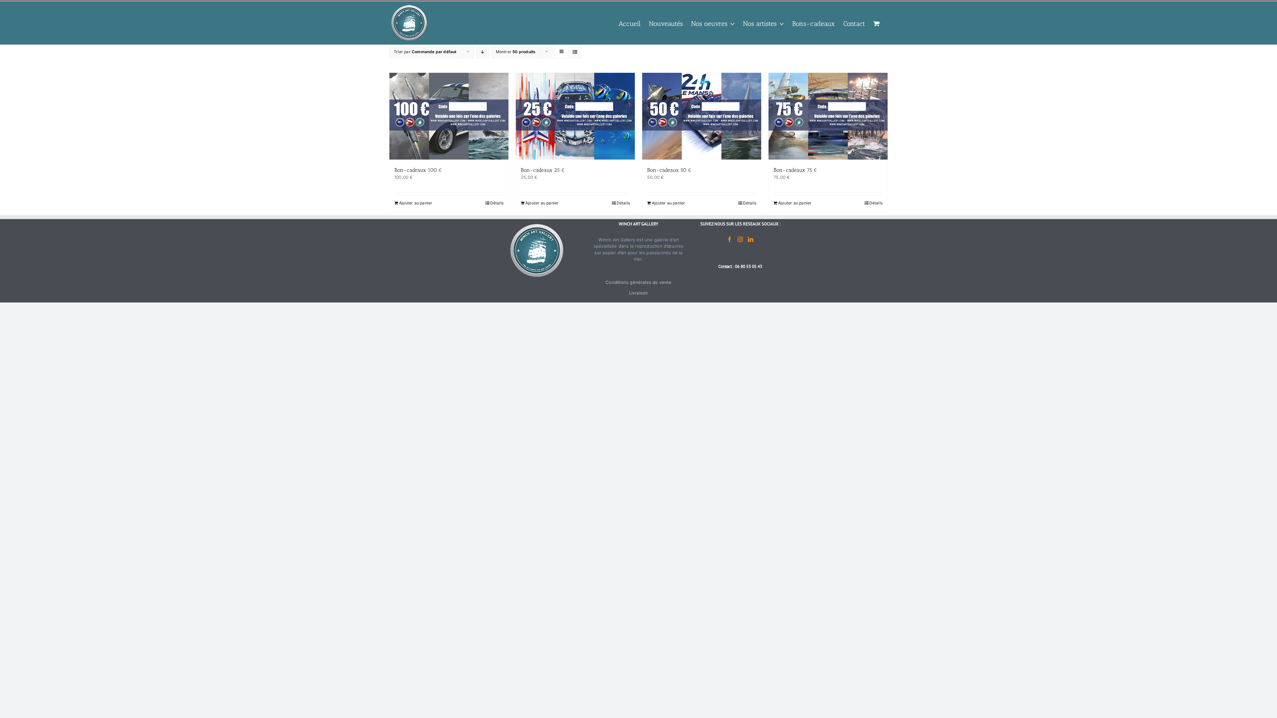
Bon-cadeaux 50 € (669, 170)
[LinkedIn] (750, 239)
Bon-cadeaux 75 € (795, 170)
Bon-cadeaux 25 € (543, 170)
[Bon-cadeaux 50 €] (701, 116)
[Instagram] (740, 239)
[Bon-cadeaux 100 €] (448, 116)
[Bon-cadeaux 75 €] (828, 116)
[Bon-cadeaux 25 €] (575, 116)
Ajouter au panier (415, 202)
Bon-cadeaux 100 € (418, 170)
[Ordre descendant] (482, 52)
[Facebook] (729, 239)
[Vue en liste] (574, 51)
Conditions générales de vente (638, 282)
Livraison (638, 293)
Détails (496, 202)
